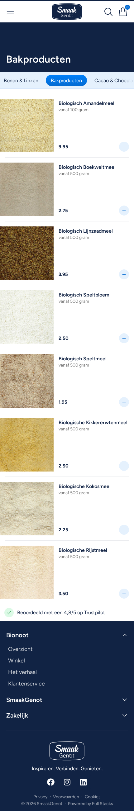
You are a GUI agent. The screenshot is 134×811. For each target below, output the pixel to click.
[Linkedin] (83, 782)
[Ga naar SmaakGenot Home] (67, 12)
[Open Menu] (10, 11)
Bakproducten (66, 80)
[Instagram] (67, 782)
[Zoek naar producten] (108, 12)
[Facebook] (50, 782)
